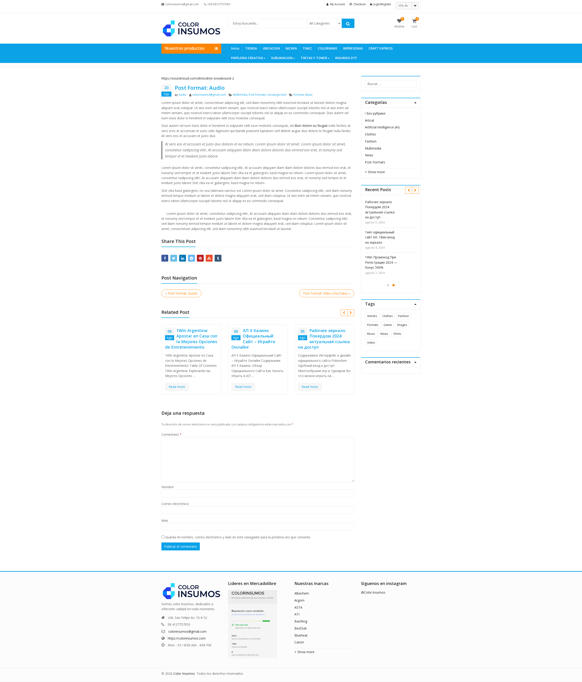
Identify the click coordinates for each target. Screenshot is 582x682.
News (369, 155)
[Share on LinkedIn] (182, 258)
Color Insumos (184, 673)
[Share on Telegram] (191, 258)
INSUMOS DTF (346, 58)
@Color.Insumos (373, 592)
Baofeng (300, 621)
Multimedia (240, 95)
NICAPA (291, 48)
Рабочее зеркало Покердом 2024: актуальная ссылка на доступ (324, 339)
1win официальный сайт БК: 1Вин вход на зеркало (380, 237)
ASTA (298, 607)
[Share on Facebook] (164, 258)
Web (164, 520)
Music (309, 95)
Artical (369, 120)
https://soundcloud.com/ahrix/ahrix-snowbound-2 (197, 78)
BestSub (300, 628)
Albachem (301, 593)
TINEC (307, 48)
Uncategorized (276, 95)
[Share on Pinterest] (200, 258)
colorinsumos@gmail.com (209, 95)
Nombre (167, 487)
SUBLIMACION (282, 58)
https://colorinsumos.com (187, 638)
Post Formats (257, 95)
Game (388, 325)
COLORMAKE (327, 48)
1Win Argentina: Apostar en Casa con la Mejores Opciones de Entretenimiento (191, 339)
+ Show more (375, 172)
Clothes (370, 134)
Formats (298, 95)
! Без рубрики (375, 113)
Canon (299, 642)
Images (402, 325)
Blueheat (301, 635)
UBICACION (271, 48)
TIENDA (251, 48)
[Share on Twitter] (173, 258)
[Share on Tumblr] (218, 258)
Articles (372, 316)
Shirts (397, 334)
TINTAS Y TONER (314, 58)
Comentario (171, 434)
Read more (177, 387)
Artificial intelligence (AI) (382, 127)
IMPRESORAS (353, 48)
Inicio (235, 48)
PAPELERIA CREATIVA (247, 58)
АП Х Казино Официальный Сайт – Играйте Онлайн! (253, 339)
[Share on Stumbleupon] (209, 258)
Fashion (370, 141)
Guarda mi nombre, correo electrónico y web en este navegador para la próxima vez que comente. (238, 537)
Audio (182, 95)
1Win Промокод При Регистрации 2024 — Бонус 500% (381, 262)
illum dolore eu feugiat (311, 125)
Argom (299, 600)
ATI (296, 614)
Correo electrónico (175, 504)
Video (371, 342)
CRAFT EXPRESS (381, 48)
